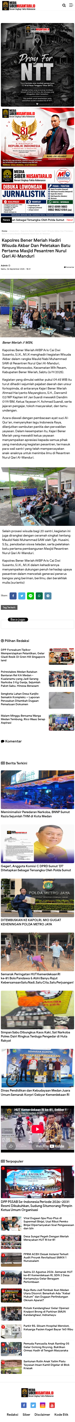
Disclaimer (42, 1415)
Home (4, 231)
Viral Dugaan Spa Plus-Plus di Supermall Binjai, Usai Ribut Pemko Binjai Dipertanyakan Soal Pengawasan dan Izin (49, 1223)
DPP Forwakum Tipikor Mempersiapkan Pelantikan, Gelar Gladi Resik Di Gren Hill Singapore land (23, 655)
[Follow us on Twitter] (33, 1405)
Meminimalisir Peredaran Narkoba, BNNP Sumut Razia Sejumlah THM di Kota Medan (35, 814)
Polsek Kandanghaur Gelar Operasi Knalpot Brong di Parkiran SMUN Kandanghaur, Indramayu (46, 1311)
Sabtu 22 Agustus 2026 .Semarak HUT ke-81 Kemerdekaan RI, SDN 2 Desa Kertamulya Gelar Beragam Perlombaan (48, 1277)
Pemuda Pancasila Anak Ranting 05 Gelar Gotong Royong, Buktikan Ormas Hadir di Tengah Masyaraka (46, 1347)
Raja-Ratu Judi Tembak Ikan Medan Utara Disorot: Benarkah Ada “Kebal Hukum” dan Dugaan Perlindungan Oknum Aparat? (47, 1295)
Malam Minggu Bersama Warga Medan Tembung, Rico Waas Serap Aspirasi (23, 719)
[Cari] (64, 5)
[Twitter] (21, 595)
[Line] (30, 595)
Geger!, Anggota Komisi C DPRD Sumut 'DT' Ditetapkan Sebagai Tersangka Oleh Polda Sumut (36, 868)
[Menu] (72, 5)
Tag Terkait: (9, 607)
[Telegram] (47, 595)
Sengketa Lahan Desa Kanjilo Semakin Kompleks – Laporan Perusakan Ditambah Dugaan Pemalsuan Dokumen (20, 699)
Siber (26, 1415)
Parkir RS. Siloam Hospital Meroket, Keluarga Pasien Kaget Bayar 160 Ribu (48, 1327)
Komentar (70, 267)
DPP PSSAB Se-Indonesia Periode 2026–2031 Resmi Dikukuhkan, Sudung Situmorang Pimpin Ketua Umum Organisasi (36, 1206)
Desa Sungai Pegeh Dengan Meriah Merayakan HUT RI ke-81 (46, 1238)
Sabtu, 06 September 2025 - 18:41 (16, 269)
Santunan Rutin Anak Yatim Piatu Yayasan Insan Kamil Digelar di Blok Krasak (47, 1365)
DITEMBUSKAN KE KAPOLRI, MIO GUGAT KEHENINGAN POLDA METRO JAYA (31, 922)
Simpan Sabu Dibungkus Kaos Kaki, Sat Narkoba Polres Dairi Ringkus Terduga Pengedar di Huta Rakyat (35, 1036)
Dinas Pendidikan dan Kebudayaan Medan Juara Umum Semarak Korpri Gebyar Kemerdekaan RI (35, 1092)
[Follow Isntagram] (43, 1405)
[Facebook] (13, 595)
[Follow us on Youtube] (52, 1405)
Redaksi (12, 1415)
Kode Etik (61, 1415)
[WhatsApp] (39, 595)
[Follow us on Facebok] (24, 1405)
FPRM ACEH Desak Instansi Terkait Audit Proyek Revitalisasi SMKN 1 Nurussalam (46, 1257)
